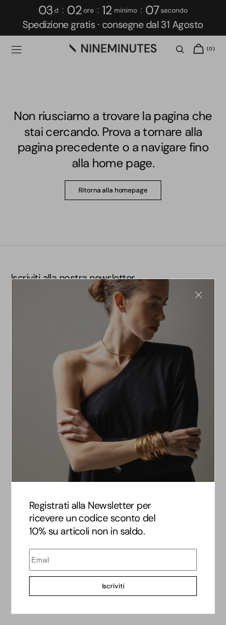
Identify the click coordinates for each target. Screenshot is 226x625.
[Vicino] (198, 295)
